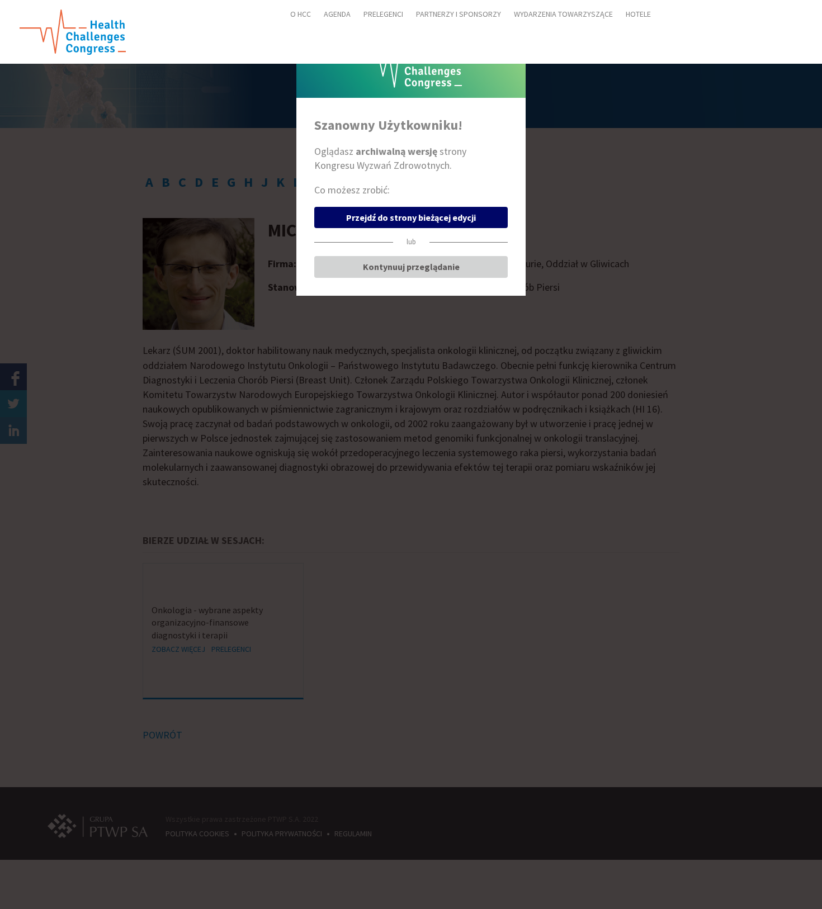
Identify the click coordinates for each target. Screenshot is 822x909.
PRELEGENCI (383, 14)
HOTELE (638, 14)
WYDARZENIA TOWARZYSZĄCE (563, 14)
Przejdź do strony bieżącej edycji (411, 217)
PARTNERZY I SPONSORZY (458, 14)
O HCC (300, 14)
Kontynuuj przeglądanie (411, 266)
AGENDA (337, 14)
